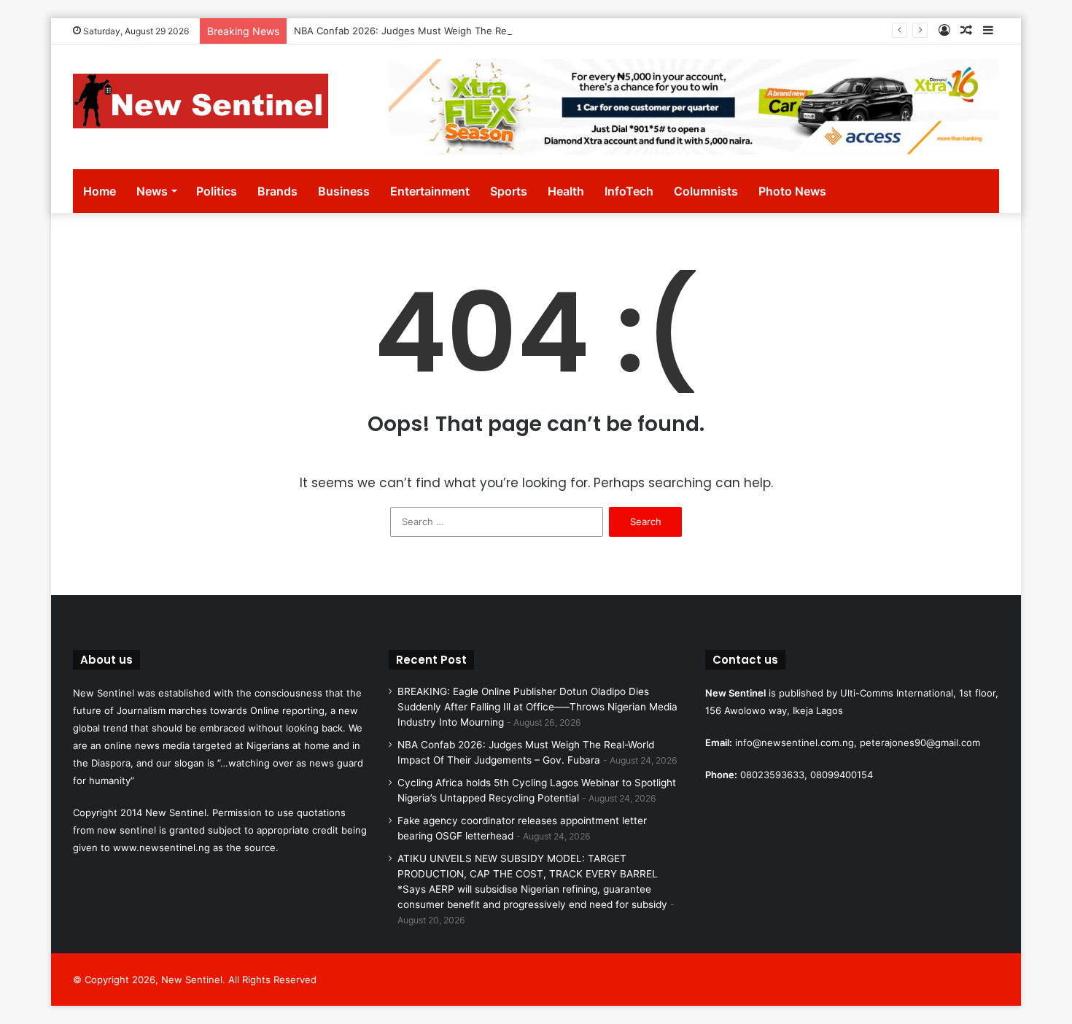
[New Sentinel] (200, 101)
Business (344, 191)
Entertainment (430, 191)
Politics (216, 191)
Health (566, 191)
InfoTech (629, 191)
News (152, 191)
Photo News (792, 191)
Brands (277, 191)
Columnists (706, 191)
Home (99, 191)
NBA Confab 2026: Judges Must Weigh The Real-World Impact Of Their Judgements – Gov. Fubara (518, 30)
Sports (508, 191)
